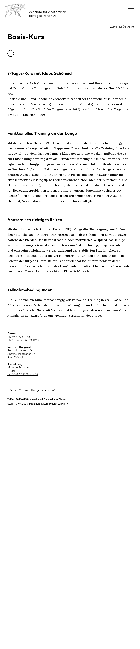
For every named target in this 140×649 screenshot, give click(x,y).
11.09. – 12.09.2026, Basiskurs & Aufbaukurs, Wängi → (38, 399)
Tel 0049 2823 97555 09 (22, 374)
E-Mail (11, 371)
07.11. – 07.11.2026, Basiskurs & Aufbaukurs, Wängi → (37, 404)
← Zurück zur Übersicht (120, 27)
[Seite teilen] (10, 53)
